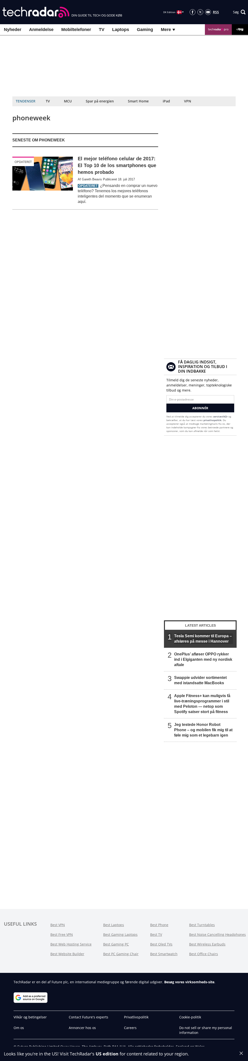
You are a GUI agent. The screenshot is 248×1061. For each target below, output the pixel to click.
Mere (166, 29)
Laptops (120, 29)
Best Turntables (202, 925)
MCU (68, 101)
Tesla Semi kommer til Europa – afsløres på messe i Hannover (203, 638)
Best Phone (159, 925)
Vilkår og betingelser (30, 1017)
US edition (107, 1054)
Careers (130, 1027)
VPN (187, 101)
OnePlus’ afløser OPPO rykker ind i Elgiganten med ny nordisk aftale (203, 659)
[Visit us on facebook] (192, 12)
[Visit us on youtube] (208, 12)
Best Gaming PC (116, 944)
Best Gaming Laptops (120, 934)
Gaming (145, 29)
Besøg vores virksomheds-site (189, 982)
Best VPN (57, 925)
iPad (166, 101)
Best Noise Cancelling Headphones (217, 934)
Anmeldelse (41, 29)
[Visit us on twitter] (200, 12)
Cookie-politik (190, 1017)
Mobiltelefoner (76, 29)
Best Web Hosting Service (71, 944)
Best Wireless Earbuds (207, 944)
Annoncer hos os (82, 1027)
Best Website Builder (67, 954)
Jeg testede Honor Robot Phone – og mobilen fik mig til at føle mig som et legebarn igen (203, 730)
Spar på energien (100, 101)
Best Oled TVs (161, 944)
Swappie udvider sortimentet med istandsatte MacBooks (200, 680)
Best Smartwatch (164, 954)
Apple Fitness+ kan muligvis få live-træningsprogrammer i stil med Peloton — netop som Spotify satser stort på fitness (202, 704)
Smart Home (138, 101)
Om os (19, 1027)
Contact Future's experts (88, 1017)
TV (101, 29)
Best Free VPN (61, 934)
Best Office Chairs (203, 954)
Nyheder (12, 29)
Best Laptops (113, 925)
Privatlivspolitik (136, 1017)
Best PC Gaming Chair (121, 954)
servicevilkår (220, 416)
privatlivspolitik (212, 420)
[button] (239, 12)
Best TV (156, 934)
